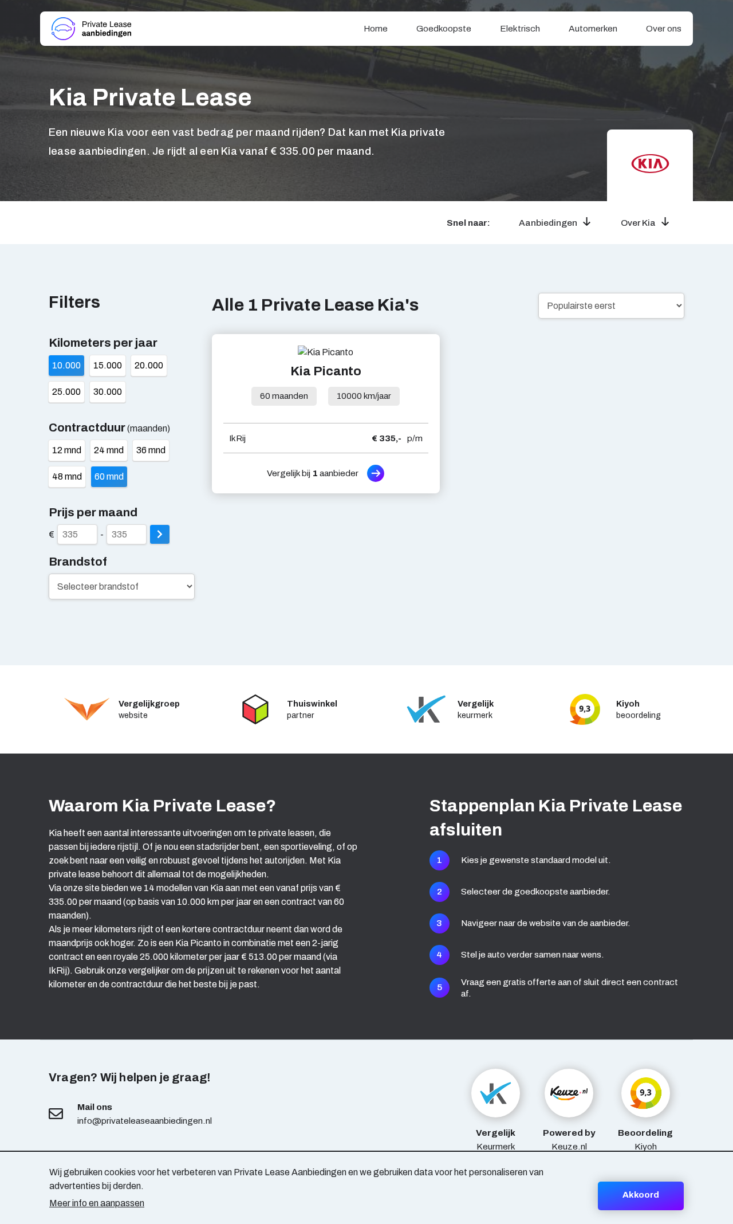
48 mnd (67, 476)
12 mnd (66, 450)
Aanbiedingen (548, 222)
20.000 (149, 365)
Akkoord (640, 1194)
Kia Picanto (325, 371)
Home (376, 28)
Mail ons (94, 1107)
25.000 (66, 392)
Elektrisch (520, 28)
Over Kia (638, 222)
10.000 (66, 365)
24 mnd (109, 450)
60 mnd (109, 476)
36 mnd (150, 450)
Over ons (663, 28)
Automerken (593, 28)
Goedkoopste (443, 28)
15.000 (107, 365)
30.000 (107, 392)
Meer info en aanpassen (96, 1203)
